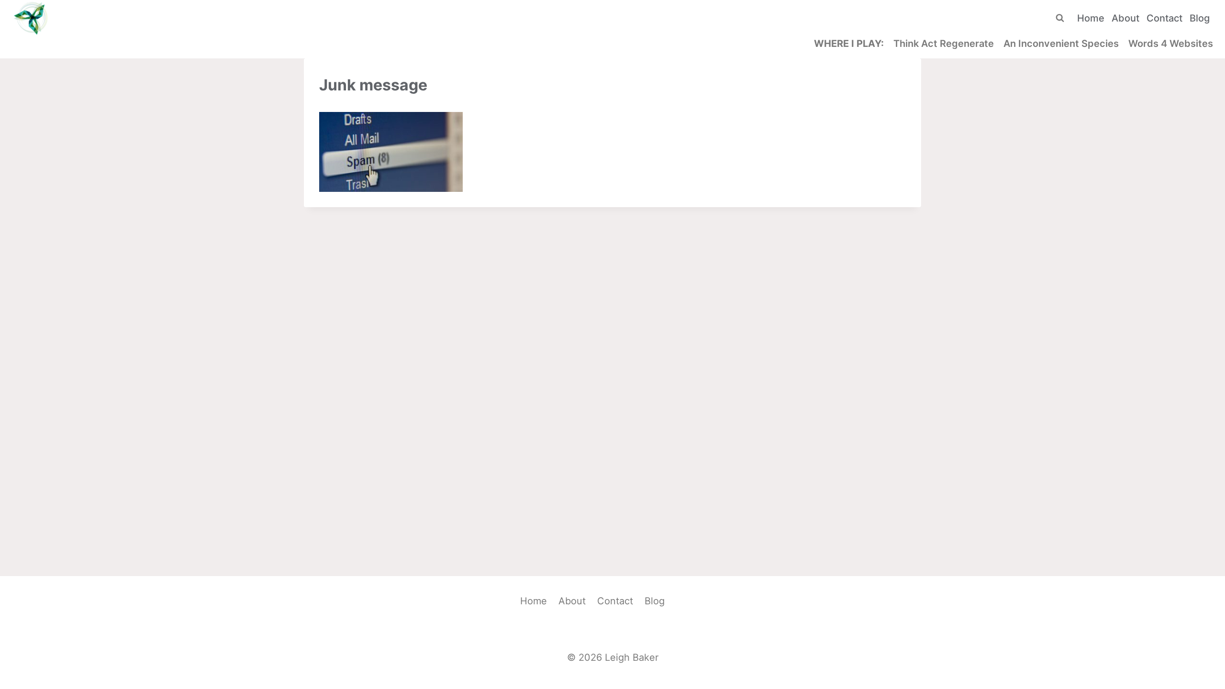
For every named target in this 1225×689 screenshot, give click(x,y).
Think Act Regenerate (943, 43)
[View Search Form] (1060, 18)
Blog (1200, 18)
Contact (1164, 18)
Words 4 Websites (1170, 43)
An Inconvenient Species (1061, 43)
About (1125, 18)
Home (1090, 18)
